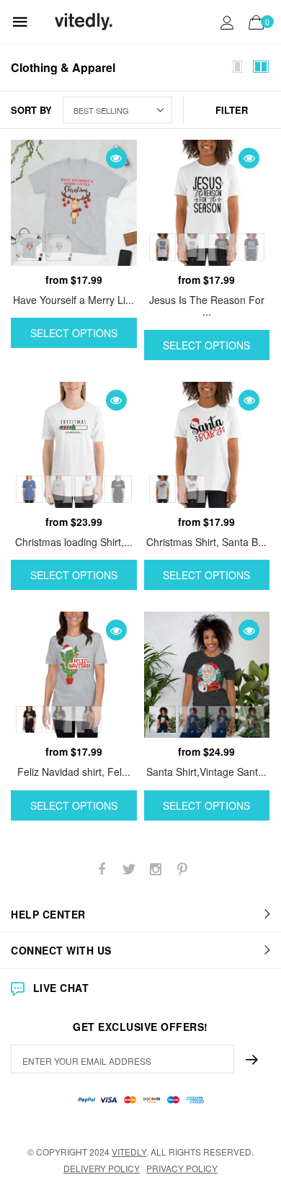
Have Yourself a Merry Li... (73, 299)
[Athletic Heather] (58, 488)
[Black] (221, 246)
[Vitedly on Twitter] (129, 869)
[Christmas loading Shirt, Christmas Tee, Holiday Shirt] (74, 445)
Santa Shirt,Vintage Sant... (206, 771)
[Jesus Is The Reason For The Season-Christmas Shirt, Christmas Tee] (207, 203)
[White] (58, 246)
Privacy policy (182, 1168)
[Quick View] (116, 158)
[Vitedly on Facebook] (102, 869)
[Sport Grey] (29, 246)
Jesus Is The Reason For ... (206, 305)
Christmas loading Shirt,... (74, 542)
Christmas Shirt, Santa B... (206, 542)
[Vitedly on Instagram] (155, 869)
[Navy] (251, 246)
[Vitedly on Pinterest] (182, 869)
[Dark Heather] (58, 719)
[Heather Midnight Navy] (221, 719)
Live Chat (61, 987)
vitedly (129, 1151)
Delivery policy (101, 1168)
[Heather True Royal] (29, 488)
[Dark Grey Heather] (251, 719)
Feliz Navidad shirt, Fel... (73, 771)
